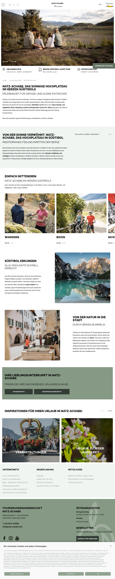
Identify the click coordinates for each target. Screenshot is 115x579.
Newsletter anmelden (87, 539)
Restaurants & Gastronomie (81, 479)
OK (98, 574)
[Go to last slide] (5, 61)
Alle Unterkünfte (11, 476)
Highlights (21, 284)
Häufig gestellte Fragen (48, 486)
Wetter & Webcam (45, 482)
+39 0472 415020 (11, 524)
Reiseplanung (45, 469)
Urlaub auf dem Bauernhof (15, 489)
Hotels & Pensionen (11, 479)
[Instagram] (11, 538)
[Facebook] (4, 538)
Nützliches (75, 469)
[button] (110, 546)
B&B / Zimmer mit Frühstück (15, 482)
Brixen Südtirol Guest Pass (80, 476)
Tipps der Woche (75, 482)
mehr (7, 243)
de (100, 4)
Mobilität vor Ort (45, 479)
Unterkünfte (19, 392)
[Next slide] (13, 61)
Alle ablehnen (71, 574)
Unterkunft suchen (104, 66)
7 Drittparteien (23, 550)
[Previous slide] (102, 411)
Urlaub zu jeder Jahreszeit (87, 134)
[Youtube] (17, 538)
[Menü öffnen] (3, 4)
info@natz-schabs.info (12, 527)
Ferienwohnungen (11, 486)
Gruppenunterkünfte (51, 392)
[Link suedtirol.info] (109, 5)
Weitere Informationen (17, 574)
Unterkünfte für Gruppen (15, 493)
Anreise (40, 476)
